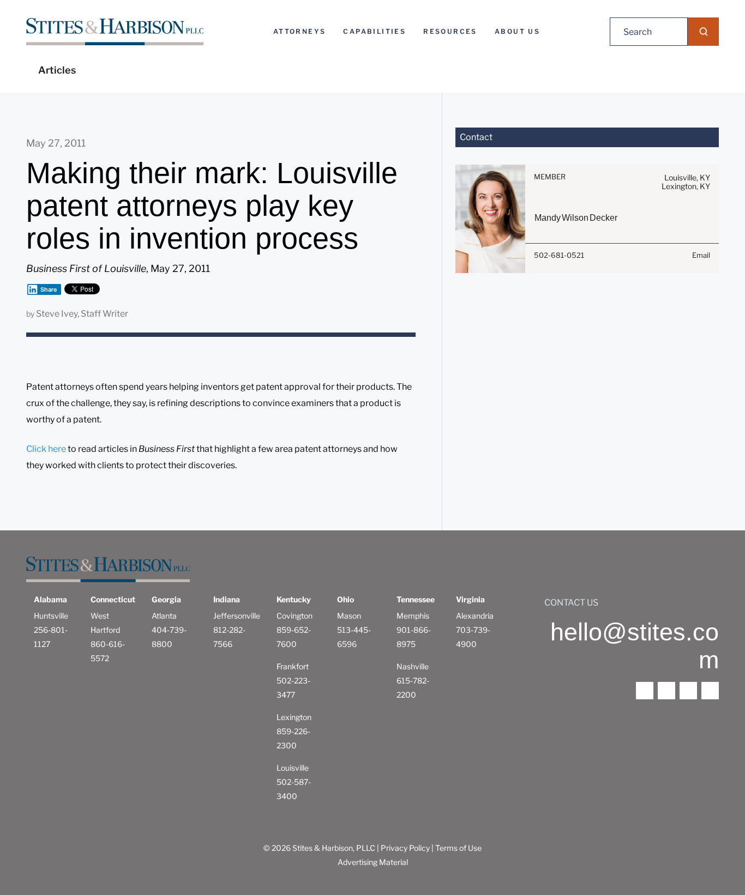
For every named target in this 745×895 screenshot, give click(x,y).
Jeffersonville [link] (236, 615)
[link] (114, 31)
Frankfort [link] (293, 666)
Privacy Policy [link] (405, 847)
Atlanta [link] (164, 615)
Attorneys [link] (299, 31)
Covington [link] (295, 615)
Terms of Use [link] (458, 847)
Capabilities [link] (374, 31)
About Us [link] (517, 31)
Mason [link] (349, 615)
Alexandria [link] (475, 615)
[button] (703, 31)
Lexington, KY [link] (686, 186)
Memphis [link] (412, 615)
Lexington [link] (294, 717)
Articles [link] (57, 70)
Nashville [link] (412, 666)
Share (48, 289)
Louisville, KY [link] (687, 177)
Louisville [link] (293, 767)
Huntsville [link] (51, 615)
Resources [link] (450, 31)
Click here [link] (46, 449)
